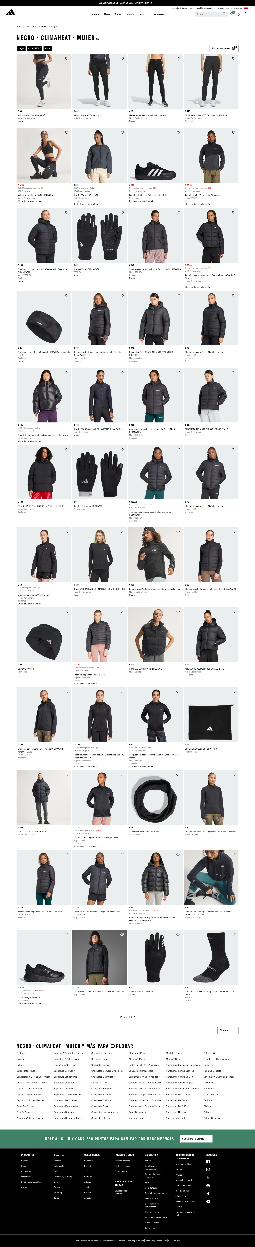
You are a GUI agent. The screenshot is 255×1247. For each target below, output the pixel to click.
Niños (118, 14)
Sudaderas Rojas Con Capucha (144, 1094)
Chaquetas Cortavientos (141, 1071)
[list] (113, 48)
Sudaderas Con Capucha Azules (145, 1083)
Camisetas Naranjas (101, 1053)
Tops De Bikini (210, 1094)
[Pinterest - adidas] (220, 1186)
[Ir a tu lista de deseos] (238, 14)
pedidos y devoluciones (206, 8)
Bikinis (20, 1059)
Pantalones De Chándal (178, 1094)
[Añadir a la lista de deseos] (66, 59)
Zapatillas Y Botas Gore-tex (31, 1118)
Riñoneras (208, 1065)
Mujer (107, 14)
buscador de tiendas (180, 8)
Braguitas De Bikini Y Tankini (32, 1083)
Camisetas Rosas (100, 1059)
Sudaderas (209, 1089)
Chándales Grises (100, 1065)
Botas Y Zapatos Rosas (65, 1065)
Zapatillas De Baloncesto (29, 1094)
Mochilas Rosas (174, 1053)
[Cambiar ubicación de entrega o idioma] (246, 8)
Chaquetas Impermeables (104, 1112)
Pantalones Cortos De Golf (179, 1077)
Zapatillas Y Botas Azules (29, 1089)
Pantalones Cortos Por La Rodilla (183, 1089)
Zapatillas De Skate (64, 1083)
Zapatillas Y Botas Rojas (66, 1059)
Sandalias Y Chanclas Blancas (218, 1077)
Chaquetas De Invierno (103, 1077)
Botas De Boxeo (25, 1106)
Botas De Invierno (138, 1112)
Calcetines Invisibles (176, 1118)
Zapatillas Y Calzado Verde (67, 1094)
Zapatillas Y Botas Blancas (30, 1100)
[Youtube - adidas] (220, 1202)
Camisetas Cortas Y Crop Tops (144, 1077)
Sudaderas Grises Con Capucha (145, 1089)
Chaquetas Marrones (102, 1118)
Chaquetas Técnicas (101, 1089)
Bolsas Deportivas (26, 1071)
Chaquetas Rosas (138, 1053)
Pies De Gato (23, 1112)
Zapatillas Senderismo (65, 1077)
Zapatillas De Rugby (64, 1071)
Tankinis (21, 1053)
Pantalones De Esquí (176, 1100)
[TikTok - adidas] (220, 1194)
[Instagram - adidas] (220, 1170)
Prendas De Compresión (216, 1059)
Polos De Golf (210, 1053)
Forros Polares (99, 1083)
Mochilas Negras (137, 1118)
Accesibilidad (174, 1241)
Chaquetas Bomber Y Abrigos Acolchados (106, 1071)
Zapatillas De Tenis (63, 1089)
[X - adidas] (220, 1178)
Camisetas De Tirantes (65, 1100)
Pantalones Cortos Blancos (180, 1071)
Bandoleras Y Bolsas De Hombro (33, 1077)
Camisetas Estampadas (66, 1106)
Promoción (158, 14)
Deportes (143, 14)
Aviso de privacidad (135, 1241)
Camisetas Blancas (64, 1112)
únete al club (236, 8)
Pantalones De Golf (176, 1106)
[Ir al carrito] (245, 14)
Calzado (130, 14)
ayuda (192, 8)
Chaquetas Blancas (101, 1094)
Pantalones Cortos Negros (179, 1083)
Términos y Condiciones (156, 1241)
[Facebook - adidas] (220, 1162)
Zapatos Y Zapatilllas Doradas (69, 1053)
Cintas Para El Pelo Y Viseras (144, 1065)
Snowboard (209, 1083)
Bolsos (20, 1065)
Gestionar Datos (109, 1241)
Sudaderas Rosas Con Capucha (145, 1100)
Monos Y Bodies (174, 1059)
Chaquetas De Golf (100, 1106)
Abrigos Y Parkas (138, 1059)
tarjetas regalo (223, 8)
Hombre (95, 14)
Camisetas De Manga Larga (68, 1118)
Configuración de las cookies (88, 1241)
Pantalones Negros (176, 1112)
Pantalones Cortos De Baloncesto (183, 1065)
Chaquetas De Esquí (101, 1100)
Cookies (121, 1241)
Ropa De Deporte (212, 1071)
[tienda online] (10, 12)
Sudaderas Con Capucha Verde (144, 1106)
